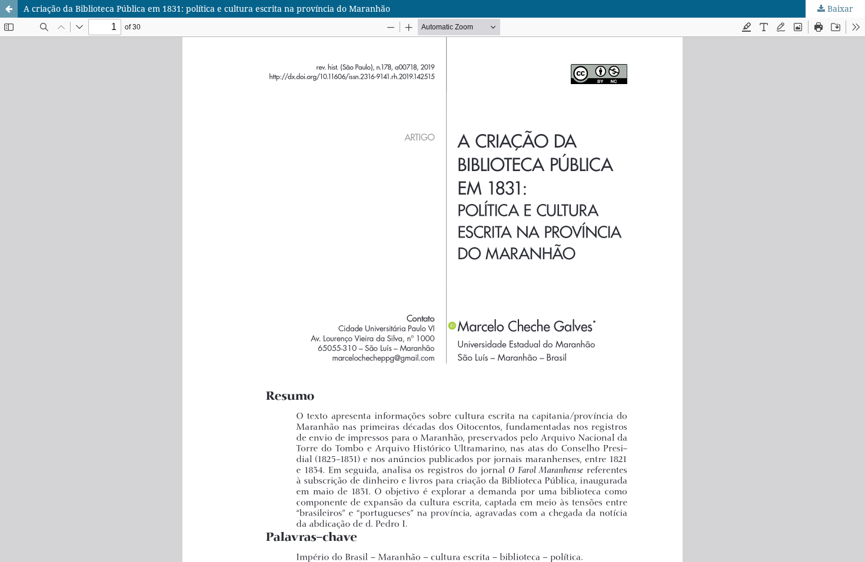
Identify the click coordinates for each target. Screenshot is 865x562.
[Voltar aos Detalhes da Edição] (9, 9)
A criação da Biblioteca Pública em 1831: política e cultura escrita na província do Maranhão (207, 8)
